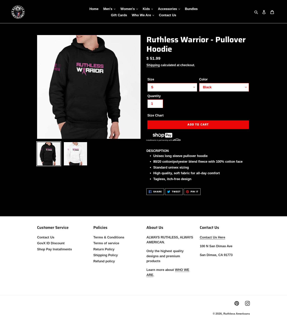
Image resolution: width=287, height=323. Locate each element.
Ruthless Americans (236, 313)
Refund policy (104, 261)
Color (203, 79)
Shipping (153, 65)
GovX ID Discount (51, 243)
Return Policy (103, 249)
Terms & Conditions (108, 237)
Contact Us (45, 237)
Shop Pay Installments (54, 249)
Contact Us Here (212, 237)
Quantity (154, 96)
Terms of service (106, 243)
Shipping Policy (105, 255)
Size (150, 79)
